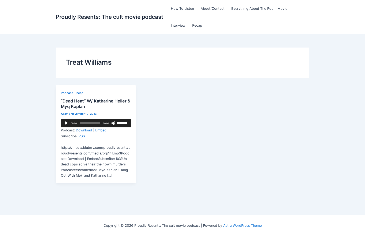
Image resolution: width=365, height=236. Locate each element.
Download (84, 130)
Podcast (67, 93)
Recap (197, 25)
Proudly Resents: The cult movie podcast (109, 17)
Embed (100, 130)
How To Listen (182, 8)
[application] (96, 123)
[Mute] (113, 123)
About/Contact (213, 8)
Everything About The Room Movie (259, 8)
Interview (178, 25)
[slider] (123, 123)
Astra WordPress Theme (242, 225)
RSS (82, 136)
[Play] (66, 123)
